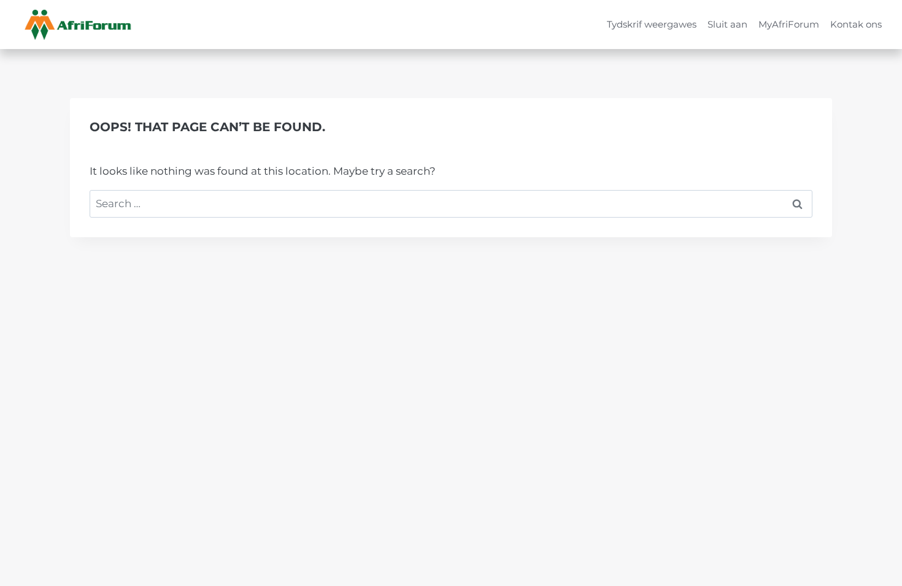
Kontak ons (856, 24)
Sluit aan (727, 24)
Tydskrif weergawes (651, 24)
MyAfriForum (788, 24)
